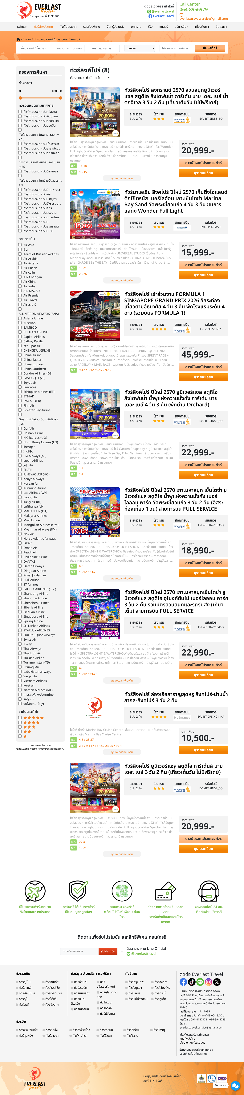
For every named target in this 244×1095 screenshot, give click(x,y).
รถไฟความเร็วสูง (33, 704)
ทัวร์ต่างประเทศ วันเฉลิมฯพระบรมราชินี (39, 164)
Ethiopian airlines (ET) (39, 392)
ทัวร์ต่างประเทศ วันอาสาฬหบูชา (42, 148)
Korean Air (31, 483)
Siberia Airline (33, 607)
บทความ (136, 26)
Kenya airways (33, 479)
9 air (26, 249)
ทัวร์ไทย (131, 973)
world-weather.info (40, 745)
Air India (29, 286)
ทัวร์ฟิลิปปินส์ (26, 993)
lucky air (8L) (32, 502)
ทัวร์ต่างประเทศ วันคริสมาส (40, 112)
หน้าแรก (22, 26)
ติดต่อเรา (221, 26)
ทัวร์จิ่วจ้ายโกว (81, 1030)
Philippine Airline (35, 557)
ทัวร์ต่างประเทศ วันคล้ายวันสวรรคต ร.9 (40, 183)
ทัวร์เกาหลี (24, 987)
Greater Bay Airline (37, 410)
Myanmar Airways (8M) (40, 529)
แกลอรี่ (163, 26)
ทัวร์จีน (21, 1021)
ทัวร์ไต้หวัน (51, 999)
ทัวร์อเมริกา (80, 987)
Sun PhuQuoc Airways (39, 635)
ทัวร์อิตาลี (105, 1008)
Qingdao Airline (34, 571)
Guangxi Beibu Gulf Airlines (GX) (38, 421)
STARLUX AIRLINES (36, 630)
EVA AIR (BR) (32, 401)
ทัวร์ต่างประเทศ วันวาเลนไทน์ (41, 217)
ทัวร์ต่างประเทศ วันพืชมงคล (40, 116)
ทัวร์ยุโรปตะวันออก (107, 994)
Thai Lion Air (32, 653)
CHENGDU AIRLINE (37, 350)
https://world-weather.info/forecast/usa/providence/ (43, 749)
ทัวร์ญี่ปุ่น (24, 982)
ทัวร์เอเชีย (23, 973)
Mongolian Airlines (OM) (41, 525)
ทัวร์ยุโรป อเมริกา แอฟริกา (91, 973)
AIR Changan (32, 277)
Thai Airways (32, 649)
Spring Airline (33, 621)
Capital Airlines (34, 337)
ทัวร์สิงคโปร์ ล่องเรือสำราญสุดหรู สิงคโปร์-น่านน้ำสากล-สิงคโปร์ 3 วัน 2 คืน (176, 697)
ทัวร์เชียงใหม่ (162, 987)
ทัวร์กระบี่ (160, 993)
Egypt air (29, 382)
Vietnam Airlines (35, 681)
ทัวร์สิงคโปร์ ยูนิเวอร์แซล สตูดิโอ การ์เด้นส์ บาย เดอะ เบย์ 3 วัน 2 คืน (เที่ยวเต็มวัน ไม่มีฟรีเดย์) (173, 769)
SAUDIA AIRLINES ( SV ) (39, 589)
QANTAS (29, 561)
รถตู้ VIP (28, 699)
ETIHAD (28, 396)
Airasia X (29, 304)
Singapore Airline (35, 616)
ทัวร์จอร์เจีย (52, 987)
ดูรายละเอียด (203, 173)
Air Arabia (30, 259)
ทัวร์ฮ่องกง (52, 1004)
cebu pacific (32, 346)
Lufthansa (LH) (33, 506)
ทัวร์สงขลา (161, 982)
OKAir (27, 543)
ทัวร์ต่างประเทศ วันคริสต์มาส (41, 121)
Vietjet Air (30, 676)
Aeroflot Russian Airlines (41, 254)
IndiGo (28, 451)
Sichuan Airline (34, 612)
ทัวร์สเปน (105, 1002)
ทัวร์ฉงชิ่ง (51, 1030)
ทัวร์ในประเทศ (68, 26)
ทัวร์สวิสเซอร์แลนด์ (106, 984)
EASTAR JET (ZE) (34, 378)
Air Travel (30, 300)
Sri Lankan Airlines (36, 626)
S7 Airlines (30, 584)
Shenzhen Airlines (36, 603)
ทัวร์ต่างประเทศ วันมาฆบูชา (40, 199)
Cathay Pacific (33, 341)
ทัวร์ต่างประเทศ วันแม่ (36, 222)
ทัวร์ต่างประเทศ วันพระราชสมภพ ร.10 (39, 137)
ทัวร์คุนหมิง (25, 1035)
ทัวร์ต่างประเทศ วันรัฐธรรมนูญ (42, 203)
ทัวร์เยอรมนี (81, 1009)
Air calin (29, 272)
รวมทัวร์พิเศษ (91, 26)
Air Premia (31, 295)
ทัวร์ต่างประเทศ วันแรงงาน (40, 212)
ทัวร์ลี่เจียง (133, 1030)
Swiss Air (29, 639)
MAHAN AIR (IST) (35, 511)
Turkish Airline (33, 658)
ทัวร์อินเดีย (52, 982)
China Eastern (33, 359)
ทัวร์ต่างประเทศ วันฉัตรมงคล (41, 153)
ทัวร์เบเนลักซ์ (81, 993)
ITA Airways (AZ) (34, 456)
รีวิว (150, 26)
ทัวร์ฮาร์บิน (106, 1030)
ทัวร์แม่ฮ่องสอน (138, 999)
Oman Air (30, 548)
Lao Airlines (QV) (35, 493)
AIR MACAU (31, 291)
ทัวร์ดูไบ (23, 999)
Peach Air (30, 552)
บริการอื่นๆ (181, 26)
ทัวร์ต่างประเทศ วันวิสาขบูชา (40, 171)
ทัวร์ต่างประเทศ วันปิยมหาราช (41, 190)
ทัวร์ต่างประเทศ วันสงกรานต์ (41, 226)
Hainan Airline (33, 433)
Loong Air (30, 497)
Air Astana (30, 263)
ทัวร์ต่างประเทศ (43, 26)
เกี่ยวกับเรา (202, 26)
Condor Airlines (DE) (37, 373)
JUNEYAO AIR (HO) (36, 474)
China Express (33, 364)
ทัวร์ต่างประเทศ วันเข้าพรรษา (41, 144)
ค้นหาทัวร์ (210, 48)
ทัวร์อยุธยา (135, 987)
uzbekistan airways (37, 671)
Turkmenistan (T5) (36, 662)
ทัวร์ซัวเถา (105, 1035)
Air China (29, 281)
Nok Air (28, 534)
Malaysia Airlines (35, 515)
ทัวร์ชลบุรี (134, 993)
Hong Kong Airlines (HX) (40, 442)
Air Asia (28, 245)
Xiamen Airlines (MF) (38, 690)
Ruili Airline (31, 580)
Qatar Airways (33, 566)
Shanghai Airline (35, 598)
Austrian (29, 323)
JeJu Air (28, 465)
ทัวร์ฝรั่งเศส (107, 1013)
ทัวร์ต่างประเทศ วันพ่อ (37, 194)
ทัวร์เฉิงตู (159, 1030)
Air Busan (30, 268)
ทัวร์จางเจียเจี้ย (28, 1030)
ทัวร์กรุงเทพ (136, 982)
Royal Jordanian (34, 575)
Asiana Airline (33, 318)
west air (29, 685)
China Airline (32, 355)
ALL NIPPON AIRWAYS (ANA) (39, 314)
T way (27, 644)
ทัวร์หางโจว (79, 1035)
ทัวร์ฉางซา (52, 1035)
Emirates (29, 387)
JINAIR (27, 470)
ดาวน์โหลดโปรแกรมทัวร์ (203, 163)
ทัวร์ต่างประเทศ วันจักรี (37, 208)
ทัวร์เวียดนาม (53, 993)
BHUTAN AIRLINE (35, 332)
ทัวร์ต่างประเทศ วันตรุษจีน (39, 125)
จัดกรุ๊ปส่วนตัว (115, 26)
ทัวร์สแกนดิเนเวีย (78, 1001)
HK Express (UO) (35, 437)
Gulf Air (28, 428)
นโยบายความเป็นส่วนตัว (192, 1043)
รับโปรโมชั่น (108, 951)
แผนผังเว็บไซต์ (187, 1039)
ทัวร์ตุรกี (23, 1004)
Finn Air (28, 405)
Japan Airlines (33, 460)
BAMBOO (30, 327)
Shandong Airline (35, 593)
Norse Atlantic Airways (39, 538)
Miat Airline (31, 520)
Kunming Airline (35, 488)
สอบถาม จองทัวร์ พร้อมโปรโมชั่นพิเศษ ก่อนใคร (122, 912)
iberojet (29, 447)
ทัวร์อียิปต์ (80, 982)
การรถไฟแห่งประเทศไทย (38, 694)
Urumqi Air (31, 667)
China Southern (34, 369)
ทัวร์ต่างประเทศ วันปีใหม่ (38, 231)
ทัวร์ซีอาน (132, 1035)
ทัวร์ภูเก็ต (160, 999)
